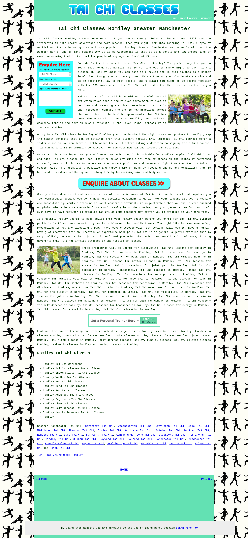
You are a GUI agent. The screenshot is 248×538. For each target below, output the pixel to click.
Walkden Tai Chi (196, 430)
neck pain (178, 287)
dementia (114, 292)
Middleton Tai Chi (51, 430)
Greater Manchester (52, 426)
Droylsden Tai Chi (170, 426)
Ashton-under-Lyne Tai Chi (136, 434)
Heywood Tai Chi (112, 439)
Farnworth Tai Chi (99, 434)
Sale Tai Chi (198, 426)
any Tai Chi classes (195, 219)
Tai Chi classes (152, 270)
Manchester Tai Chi (170, 439)
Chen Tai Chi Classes (71, 403)
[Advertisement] (187, 380)
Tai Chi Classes (78, 377)
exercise (198, 76)
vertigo (199, 252)
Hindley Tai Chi (57, 439)
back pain (138, 256)
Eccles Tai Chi (109, 430)
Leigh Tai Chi (60, 448)
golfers (62, 296)
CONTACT (193, 18)
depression (147, 283)
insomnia (199, 296)
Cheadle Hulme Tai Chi (62, 443)
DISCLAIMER (206, 18)
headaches (123, 305)
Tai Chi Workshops (69, 364)
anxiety (200, 248)
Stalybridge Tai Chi (122, 443)
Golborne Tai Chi (138, 430)
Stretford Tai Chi (99, 426)
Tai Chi (139, 63)
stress (86, 265)
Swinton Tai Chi (167, 430)
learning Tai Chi (180, 43)
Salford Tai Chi (140, 439)
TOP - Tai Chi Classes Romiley (60, 455)
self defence (52, 305)
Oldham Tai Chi (84, 439)
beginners (91, 300)
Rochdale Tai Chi (153, 443)
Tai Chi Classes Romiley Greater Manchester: (74, 38)
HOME (174, 18)
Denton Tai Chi (180, 443)
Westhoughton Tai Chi (134, 426)
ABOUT (183, 18)
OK (196, 527)
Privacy (206, 479)
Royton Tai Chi (93, 443)
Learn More (184, 527)
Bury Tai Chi (73, 434)
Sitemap (41, 479)
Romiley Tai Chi (49, 434)
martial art (122, 67)
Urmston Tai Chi (81, 430)
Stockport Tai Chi (172, 434)
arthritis (76, 309)
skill (192, 38)
